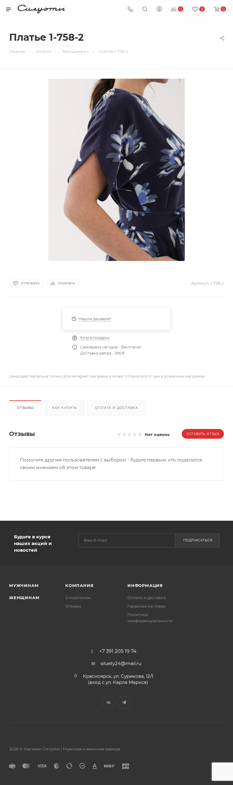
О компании (78, 597)
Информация (145, 585)
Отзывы (25, 408)
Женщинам (24, 597)
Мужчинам (24, 585)
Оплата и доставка (116, 408)
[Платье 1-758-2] (116, 170)
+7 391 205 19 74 (118, 651)
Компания (79, 585)
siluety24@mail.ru (120, 663)
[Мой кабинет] (159, 9)
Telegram (124, 702)
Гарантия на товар (146, 606)
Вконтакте (108, 702)
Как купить (64, 408)
